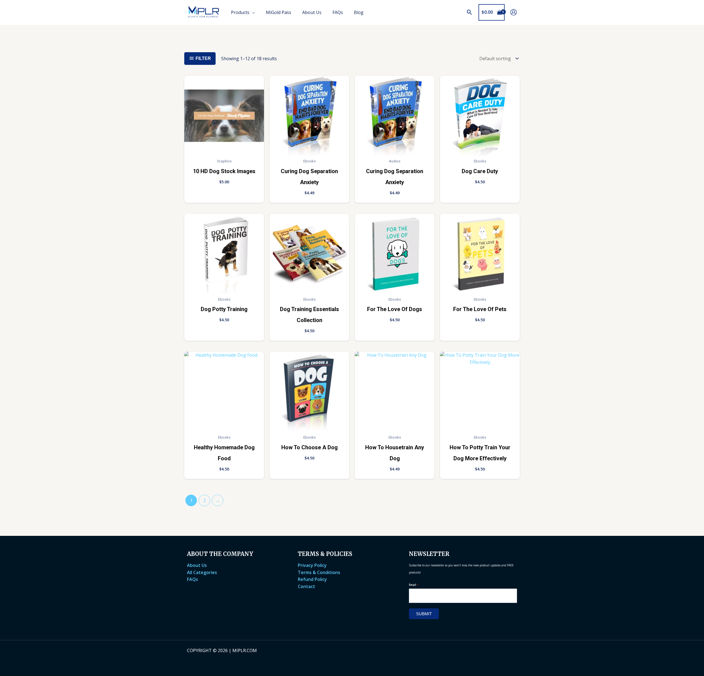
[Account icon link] (513, 12)
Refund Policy (312, 579)
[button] (469, 12)
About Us (197, 565)
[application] (252, 12)
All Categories (202, 572)
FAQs (192, 579)
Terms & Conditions (319, 572)
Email (414, 585)
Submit (424, 613)
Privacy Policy (312, 565)
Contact (306, 586)
